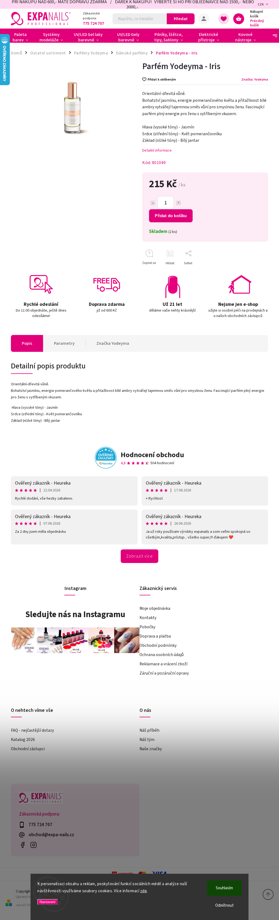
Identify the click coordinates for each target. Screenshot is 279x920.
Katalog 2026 (23, 740)
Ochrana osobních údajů (162, 655)
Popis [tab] (27, 343)
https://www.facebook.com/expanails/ (22, 845)
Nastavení (48, 902)
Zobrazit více (139, 556)
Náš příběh (149, 730)
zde (143, 891)
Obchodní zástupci (28, 749)
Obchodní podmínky (158, 645)
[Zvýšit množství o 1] (178, 203)
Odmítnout (224, 905)
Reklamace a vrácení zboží (163, 664)
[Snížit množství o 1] (152, 203)
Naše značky (151, 749)
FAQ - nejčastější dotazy (32, 730)
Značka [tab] (112, 343)
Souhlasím (224, 888)
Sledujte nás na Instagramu (75, 614)
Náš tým (147, 740)
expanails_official (33, 845)
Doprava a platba (155, 636)
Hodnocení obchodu (152, 455)
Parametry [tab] (64, 343)
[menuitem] (22, 37)
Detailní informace (157, 150)
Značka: (254, 79)
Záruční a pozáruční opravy (164, 673)
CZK (261, 4)
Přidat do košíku (171, 215)
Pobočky (147, 627)
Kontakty (148, 618)
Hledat (181, 18)
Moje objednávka (155, 608)
